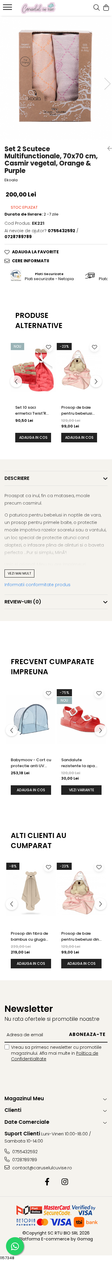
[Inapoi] (107, 148)
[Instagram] (65, 1182)
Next (107, 84)
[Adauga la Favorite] (48, 347)
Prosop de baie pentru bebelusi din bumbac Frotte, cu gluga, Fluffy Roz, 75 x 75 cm (78, 410)
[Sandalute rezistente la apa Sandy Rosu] (81, 719)
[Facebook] (47, 1182)
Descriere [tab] (16, 478)
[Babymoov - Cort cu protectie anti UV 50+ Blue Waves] (31, 719)
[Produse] (8, 8)
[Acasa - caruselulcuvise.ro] (38, 8)
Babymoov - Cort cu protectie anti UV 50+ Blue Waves (31, 763)
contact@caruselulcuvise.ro (41, 1168)
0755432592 (24, 1152)
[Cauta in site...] (96, 8)
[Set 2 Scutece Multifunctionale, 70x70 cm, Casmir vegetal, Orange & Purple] (56, 78)
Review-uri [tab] (22, 601)
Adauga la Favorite (35, 252)
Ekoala (11, 180)
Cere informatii (30, 261)
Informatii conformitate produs (37, 585)
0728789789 (24, 1160)
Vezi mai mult (19, 573)
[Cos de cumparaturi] (106, 8)
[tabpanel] (56, 78)
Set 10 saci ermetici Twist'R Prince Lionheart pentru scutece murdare (31, 410)
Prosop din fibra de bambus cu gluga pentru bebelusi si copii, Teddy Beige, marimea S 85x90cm (31, 936)
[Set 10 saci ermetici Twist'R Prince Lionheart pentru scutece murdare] (33, 370)
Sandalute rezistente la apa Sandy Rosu (78, 763)
